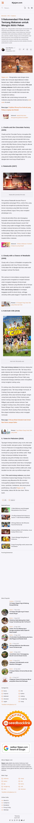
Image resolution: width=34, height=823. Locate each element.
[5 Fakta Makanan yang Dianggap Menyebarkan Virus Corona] (5, 512)
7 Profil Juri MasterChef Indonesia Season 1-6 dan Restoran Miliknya (20, 516)
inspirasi (13, 500)
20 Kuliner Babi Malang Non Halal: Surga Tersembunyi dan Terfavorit (19, 621)
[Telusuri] (2, 8)
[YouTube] (21, 820)
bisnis (10, 660)
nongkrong (24, 699)
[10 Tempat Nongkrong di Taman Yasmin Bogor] (4, 615)
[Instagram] (14, 820)
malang (11, 601)
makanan (6, 696)
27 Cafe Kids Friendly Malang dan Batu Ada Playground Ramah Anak (20, 638)
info (5, 500)
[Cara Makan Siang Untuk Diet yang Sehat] (5, 433)
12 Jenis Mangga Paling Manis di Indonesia (20, 538)
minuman (6, 699)
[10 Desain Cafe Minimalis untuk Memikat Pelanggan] (4, 666)
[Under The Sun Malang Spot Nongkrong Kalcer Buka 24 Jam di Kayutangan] (4, 632)
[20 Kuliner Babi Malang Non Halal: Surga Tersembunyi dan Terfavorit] (4, 624)
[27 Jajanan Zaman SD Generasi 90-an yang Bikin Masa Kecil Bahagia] (4, 683)
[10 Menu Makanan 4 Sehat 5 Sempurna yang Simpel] (5, 247)
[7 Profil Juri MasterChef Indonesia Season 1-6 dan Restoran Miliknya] (5, 519)
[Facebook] (10, 820)
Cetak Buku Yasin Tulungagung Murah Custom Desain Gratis (18, 655)
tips (5, 784)
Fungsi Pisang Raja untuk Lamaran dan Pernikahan (21, 545)
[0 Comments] (19, 49)
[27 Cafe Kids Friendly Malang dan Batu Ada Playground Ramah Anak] (4, 640)
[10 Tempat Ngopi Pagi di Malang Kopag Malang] (4, 607)
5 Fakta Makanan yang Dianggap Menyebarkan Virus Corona (20, 509)
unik (22, 786)
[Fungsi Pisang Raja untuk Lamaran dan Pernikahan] (5, 548)
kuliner (11, 609)
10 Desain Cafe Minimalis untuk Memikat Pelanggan (18, 663)
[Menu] (32, 8)
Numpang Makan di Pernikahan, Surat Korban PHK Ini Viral (21, 531)
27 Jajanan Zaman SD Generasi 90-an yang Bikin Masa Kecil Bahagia (20, 680)
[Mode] (29, 8)
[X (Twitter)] (12, 820)
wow (5, 789)
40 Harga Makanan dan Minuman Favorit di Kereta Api (20, 523)
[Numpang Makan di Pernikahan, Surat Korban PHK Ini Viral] (5, 534)
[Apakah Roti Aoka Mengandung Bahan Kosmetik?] (5, 118)
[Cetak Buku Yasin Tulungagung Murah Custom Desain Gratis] (4, 657)
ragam (11, 652)
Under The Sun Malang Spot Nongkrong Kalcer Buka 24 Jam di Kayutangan (19, 630)
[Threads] (19, 820)
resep (22, 701)
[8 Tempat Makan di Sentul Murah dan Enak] (4, 674)
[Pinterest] (17, 820)
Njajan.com (17, 2)
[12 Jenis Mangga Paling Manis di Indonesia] (5, 541)
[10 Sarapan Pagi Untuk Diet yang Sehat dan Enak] (5, 306)
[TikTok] (24, 820)
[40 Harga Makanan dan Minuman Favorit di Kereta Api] (5, 526)
